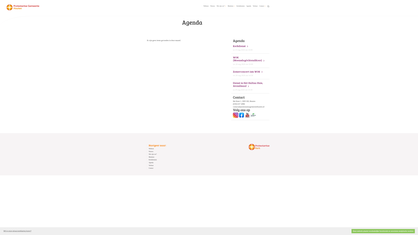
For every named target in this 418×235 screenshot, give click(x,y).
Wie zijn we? (221, 6)
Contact (261, 6)
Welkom (206, 6)
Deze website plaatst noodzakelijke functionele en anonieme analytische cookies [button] (383, 231)
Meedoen (230, 6)
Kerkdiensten (241, 6)
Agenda (248, 6)
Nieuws (212, 6)
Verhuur (255, 6)
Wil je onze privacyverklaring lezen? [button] (17, 231)
